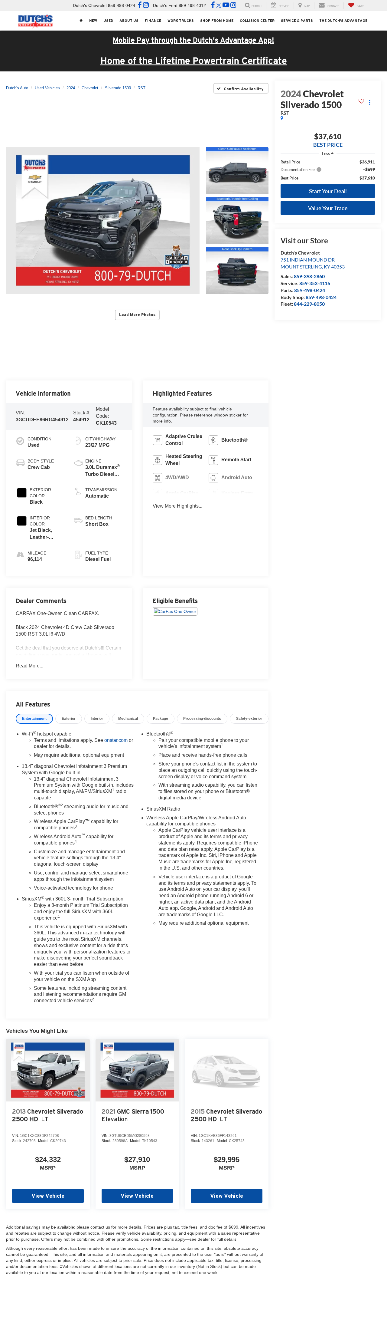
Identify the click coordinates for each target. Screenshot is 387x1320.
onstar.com (116, 740)
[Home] (81, 20)
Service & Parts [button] (297, 20)
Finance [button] (153, 20)
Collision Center (257, 20)
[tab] (34, 719)
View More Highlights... (177, 506)
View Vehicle (47, 1196)
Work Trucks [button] (180, 20)
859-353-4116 (314, 283)
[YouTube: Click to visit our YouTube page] (226, 5)
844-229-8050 (309, 304)
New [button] (93, 20)
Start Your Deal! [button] (328, 191)
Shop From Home (216, 20)
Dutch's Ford (165, 5)
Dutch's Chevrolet (90, 5)
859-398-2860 (309, 276)
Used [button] (108, 20)
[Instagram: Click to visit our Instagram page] (146, 5)
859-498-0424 (309, 290)
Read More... (29, 665)
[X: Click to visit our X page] (218, 5)
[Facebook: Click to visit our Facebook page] (140, 5)
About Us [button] (128, 20)
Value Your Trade (328, 208)
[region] (328, 170)
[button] (103, 220)
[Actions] (369, 102)
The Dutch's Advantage (343, 20)
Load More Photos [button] (137, 314)
